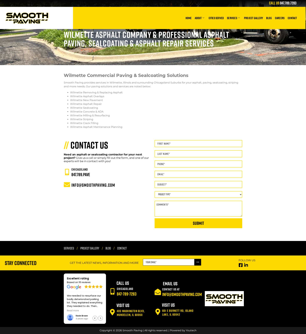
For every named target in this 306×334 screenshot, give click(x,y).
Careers (279, 18)
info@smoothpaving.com (182, 294)
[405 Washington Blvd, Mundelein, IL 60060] (112, 312)
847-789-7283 (126, 293)
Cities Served (216, 18)
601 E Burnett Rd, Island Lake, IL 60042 (177, 312)
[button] (100, 318)
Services (232, 18)
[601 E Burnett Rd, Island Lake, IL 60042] (158, 312)
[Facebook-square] (241, 265)
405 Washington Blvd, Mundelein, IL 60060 (131, 313)
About (198, 18)
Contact (292, 18)
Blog (269, 18)
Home (189, 18)
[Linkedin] (246, 265)
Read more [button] (73, 310)
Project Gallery (253, 18)
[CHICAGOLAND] (67, 172)
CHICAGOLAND (79, 169)
